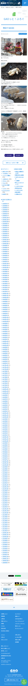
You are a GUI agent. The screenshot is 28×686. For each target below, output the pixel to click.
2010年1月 (4, 554)
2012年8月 (4, 493)
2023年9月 (4, 269)
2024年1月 (4, 261)
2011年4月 (4, 524)
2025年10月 (5, 221)
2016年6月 (4, 401)
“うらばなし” (5, 173)
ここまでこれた (19, 190)
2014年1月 (4, 459)
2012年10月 (5, 489)
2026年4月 (4, 209)
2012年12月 (5, 485)
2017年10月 (5, 369)
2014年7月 (4, 447)
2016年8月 (4, 397)
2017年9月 (4, 371)
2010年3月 (4, 550)
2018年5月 (4, 355)
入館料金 (3, 618)
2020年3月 (4, 311)
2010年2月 (4, 552)
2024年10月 (5, 243)
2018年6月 (4, 353)
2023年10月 (5, 267)
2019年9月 (4, 323)
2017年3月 (4, 383)
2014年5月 (4, 451)
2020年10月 (5, 297)
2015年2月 (4, 433)
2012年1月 (4, 506)
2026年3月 (4, 211)
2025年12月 (5, 217)
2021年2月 (4, 289)
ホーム (2, 7)
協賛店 (2, 623)
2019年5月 (4, 331)
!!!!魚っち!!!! (5, 171)
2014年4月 (4, 453)
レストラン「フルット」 (20, 623)
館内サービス (18, 626)
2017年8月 (4, 373)
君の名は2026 (18, 188)
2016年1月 (4, 411)
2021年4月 (4, 285)
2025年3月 (4, 235)
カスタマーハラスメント (6, 664)
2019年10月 (5, 321)
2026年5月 (4, 207)
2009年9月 (4, 562)
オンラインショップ (19, 628)
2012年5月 (4, 499)
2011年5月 (4, 522)
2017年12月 (5, 365)
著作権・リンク (4, 650)
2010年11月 (5, 534)
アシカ (3, 183)
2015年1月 (4, 435)
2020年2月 (4, 313)
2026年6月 (4, 205)
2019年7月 (4, 327)
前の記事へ (9, 155)
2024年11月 (5, 241)
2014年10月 (5, 441)
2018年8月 (4, 349)
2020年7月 (4, 303)
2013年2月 (4, 481)
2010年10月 (5, 536)
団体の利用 (3, 628)
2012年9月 (4, 490)
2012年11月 (5, 487)
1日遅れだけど (18, 194)
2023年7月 (4, 273)
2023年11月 (5, 265)
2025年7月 (4, 227)
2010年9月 (4, 538)
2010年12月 (5, 532)
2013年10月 (5, 465)
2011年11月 (5, 510)
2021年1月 (4, 291)
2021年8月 (4, 281)
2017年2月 (4, 385)
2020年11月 (5, 295)
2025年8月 (4, 225)
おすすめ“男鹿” (6, 185)
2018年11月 (5, 343)
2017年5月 (4, 379)
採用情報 (17, 642)
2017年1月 (4, 387)
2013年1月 (4, 483)
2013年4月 (4, 477)
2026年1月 (4, 215)
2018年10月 (5, 345)
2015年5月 (4, 427)
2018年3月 (4, 359)
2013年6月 (4, 473)
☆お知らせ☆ (5, 179)
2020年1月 (4, 315)
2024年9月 (4, 245)
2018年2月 (4, 361)
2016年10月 (5, 393)
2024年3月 (4, 257)
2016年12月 (5, 389)
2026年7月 (4, 203)
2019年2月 (4, 337)
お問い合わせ (18, 634)
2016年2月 (4, 409)
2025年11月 (5, 219)
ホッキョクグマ (22, 33)
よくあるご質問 (18, 637)
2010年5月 (4, 546)
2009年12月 (5, 556)
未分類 (4, 194)
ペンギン (4, 188)
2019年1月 (4, 339)
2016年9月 (4, 395)
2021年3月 (4, 287)
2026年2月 (4, 213)
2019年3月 (4, 335)
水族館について (4, 613)
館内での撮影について (5, 648)
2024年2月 (4, 259)
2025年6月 (4, 229)
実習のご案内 (18, 639)
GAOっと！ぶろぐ (10, 7)
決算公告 (3, 658)
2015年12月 (5, 413)
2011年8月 (4, 516)
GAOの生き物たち (18, 618)
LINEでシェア (17, 575)
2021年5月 (4, 283)
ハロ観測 (17, 180)
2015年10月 (5, 417)
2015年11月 (5, 415)
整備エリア (17, 616)
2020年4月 (4, 309)
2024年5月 (4, 253)
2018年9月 (4, 347)
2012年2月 (4, 505)
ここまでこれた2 (19, 186)
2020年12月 (5, 293)
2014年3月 (4, 455)
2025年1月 (4, 237)
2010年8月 (4, 540)
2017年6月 (4, 377)
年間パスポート (4, 621)
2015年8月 (4, 421)
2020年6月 (4, 305)
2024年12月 (5, 239)
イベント (3, 634)
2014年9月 (4, 443)
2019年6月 (4, 329)
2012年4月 (4, 500)
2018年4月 (4, 357)
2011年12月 (5, 508)
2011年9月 (4, 514)
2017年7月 (4, 375)
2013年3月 (4, 479)
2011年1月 (4, 530)
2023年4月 (4, 279)
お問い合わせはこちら (13, 680)
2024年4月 (4, 255)
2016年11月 (5, 391)
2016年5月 (4, 403)
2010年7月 (4, 542)
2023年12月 (5, 263)
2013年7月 (4, 471)
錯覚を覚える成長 (19, 175)
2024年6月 (4, 251)
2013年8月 (4, 469)
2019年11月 (5, 319)
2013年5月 (4, 475)
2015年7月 (4, 423)
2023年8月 (4, 271)
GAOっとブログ (4, 639)
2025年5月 (4, 231)
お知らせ (3, 637)
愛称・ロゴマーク (4, 645)
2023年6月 (4, 275)
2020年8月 (4, 301)
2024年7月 (4, 249)
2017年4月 (4, 381)
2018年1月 (4, 363)
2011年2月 (4, 528)
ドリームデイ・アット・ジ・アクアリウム (6, 661)
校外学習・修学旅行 (5, 630)
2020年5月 (4, 307)
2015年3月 (4, 431)
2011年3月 (4, 526)
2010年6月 (4, 544)
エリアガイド (18, 613)
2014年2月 (4, 457)
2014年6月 (4, 449)
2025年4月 (4, 233)
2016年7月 (4, 399)
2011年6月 (4, 520)
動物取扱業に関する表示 (6, 655)
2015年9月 (4, 419)
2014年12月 (5, 437)
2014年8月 (4, 445)
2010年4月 (4, 548)
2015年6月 (4, 425)
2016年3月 (4, 407)
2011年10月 (5, 512)
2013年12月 (5, 461)
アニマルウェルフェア (5, 653)
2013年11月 (5, 463)
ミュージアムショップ (19, 621)
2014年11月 (5, 439)
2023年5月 (4, 277)
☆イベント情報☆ (6, 175)
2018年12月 (5, 341)
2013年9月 (4, 467)
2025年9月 (4, 223)
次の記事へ (18, 155)
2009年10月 (5, 560)
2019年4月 (4, 333)
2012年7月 (4, 495)
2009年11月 (5, 558)
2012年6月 (4, 496)
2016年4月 (4, 405)
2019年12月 (5, 317)
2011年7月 (4, 518)
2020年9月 (4, 299)
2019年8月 (4, 325)
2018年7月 (4, 351)
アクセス (3, 626)
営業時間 (3, 616)
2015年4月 (4, 429)
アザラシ (4, 181)
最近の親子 (17, 192)
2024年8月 (4, 247)
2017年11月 (5, 367)
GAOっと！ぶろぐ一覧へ (12, 163)
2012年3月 (4, 502)
